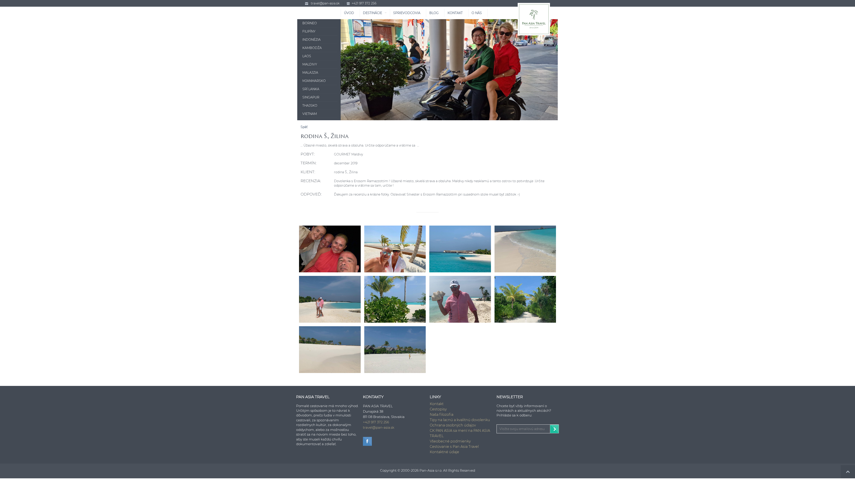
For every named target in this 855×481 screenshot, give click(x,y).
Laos (306, 56)
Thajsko (309, 106)
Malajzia (310, 73)
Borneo (309, 23)
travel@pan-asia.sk (325, 3)
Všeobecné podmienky (450, 441)
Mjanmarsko (314, 81)
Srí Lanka (310, 89)
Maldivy (309, 64)
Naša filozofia (441, 414)
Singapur (310, 97)
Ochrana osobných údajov (453, 425)
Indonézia (311, 40)
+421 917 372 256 (364, 3)
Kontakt (437, 404)
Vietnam (309, 114)
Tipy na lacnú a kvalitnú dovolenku (460, 420)
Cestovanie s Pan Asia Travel (454, 446)
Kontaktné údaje (444, 452)
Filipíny (309, 31)
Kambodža (312, 48)
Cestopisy (438, 409)
